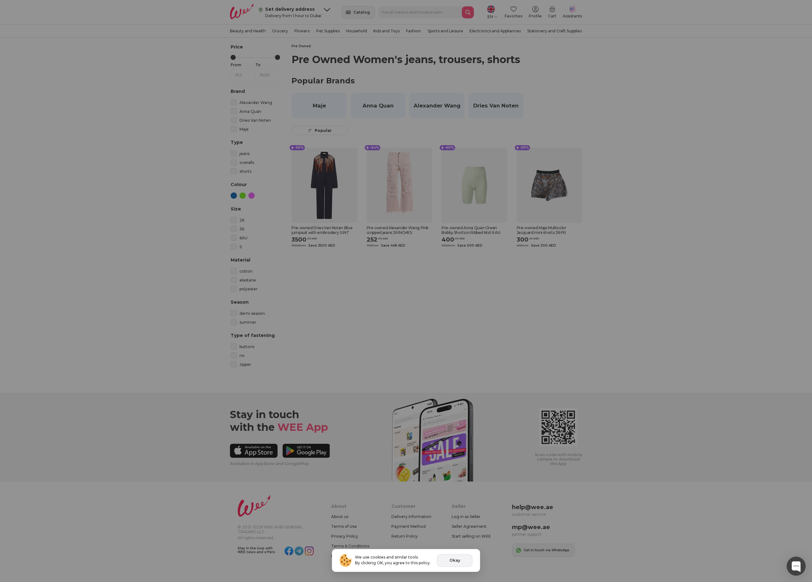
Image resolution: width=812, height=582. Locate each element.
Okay (454, 560)
